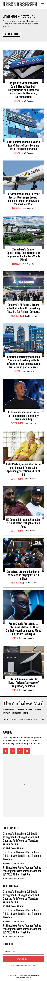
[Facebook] (5, 751)
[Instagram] (12, 751)
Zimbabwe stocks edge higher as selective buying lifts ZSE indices (23, 575)
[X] (19, 751)
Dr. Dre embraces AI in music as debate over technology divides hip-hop (23, 415)
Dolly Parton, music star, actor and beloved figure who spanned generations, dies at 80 (23, 469)
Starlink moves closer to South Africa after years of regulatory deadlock (23, 682)
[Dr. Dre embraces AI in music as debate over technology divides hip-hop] (23, 395)
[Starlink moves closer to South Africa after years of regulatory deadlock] (23, 662)
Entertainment (17, 423)
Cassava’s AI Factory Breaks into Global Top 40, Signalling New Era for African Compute (23, 308)
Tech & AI (16, 638)
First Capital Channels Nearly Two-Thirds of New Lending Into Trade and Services (23, 145)
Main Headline (17, 316)
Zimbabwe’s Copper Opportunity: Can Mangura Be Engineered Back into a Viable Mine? (23, 254)
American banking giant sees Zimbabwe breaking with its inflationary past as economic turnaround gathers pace (23, 362)
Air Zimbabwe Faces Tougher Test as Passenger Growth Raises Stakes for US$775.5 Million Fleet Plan (23, 199)
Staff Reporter (28, 101)
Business (16, 208)
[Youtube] (27, 751)
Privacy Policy (31, 965)
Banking (17, 101)
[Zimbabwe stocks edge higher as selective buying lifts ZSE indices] (23, 555)
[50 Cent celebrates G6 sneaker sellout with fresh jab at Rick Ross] (23, 503)
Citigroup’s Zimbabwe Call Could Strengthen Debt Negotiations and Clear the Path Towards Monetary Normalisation (23, 90)
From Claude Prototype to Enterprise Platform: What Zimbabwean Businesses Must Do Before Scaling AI (23, 629)
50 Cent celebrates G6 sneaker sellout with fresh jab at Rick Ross (23, 523)
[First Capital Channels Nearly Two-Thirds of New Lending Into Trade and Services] (23, 125)
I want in (22, 959)
